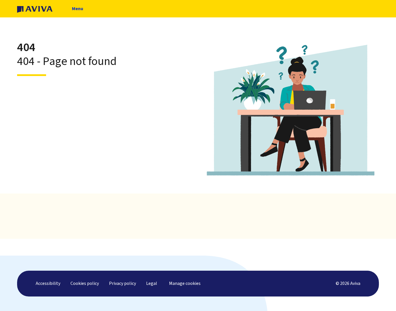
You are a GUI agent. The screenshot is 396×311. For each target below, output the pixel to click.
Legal (151, 283)
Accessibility (48, 283)
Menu (77, 11)
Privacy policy (122, 283)
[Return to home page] (34, 8)
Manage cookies (185, 283)
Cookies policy (84, 283)
